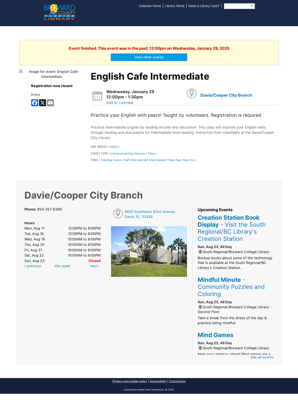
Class (151, 153)
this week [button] (62, 266)
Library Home (174, 6)
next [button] (94, 266)
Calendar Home (150, 6)
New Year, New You (182, 160)
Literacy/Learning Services (128, 153)
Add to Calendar (120, 102)
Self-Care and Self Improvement (145, 160)
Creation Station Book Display (232, 228)
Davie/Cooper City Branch (226, 95)
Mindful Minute (231, 286)
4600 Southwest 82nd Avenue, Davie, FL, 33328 (150, 214)
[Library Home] (59, 11)
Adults (114, 146)
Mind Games (215, 334)
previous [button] (33, 266)
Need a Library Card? (203, 6)
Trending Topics (111, 160)
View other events (149, 57)
